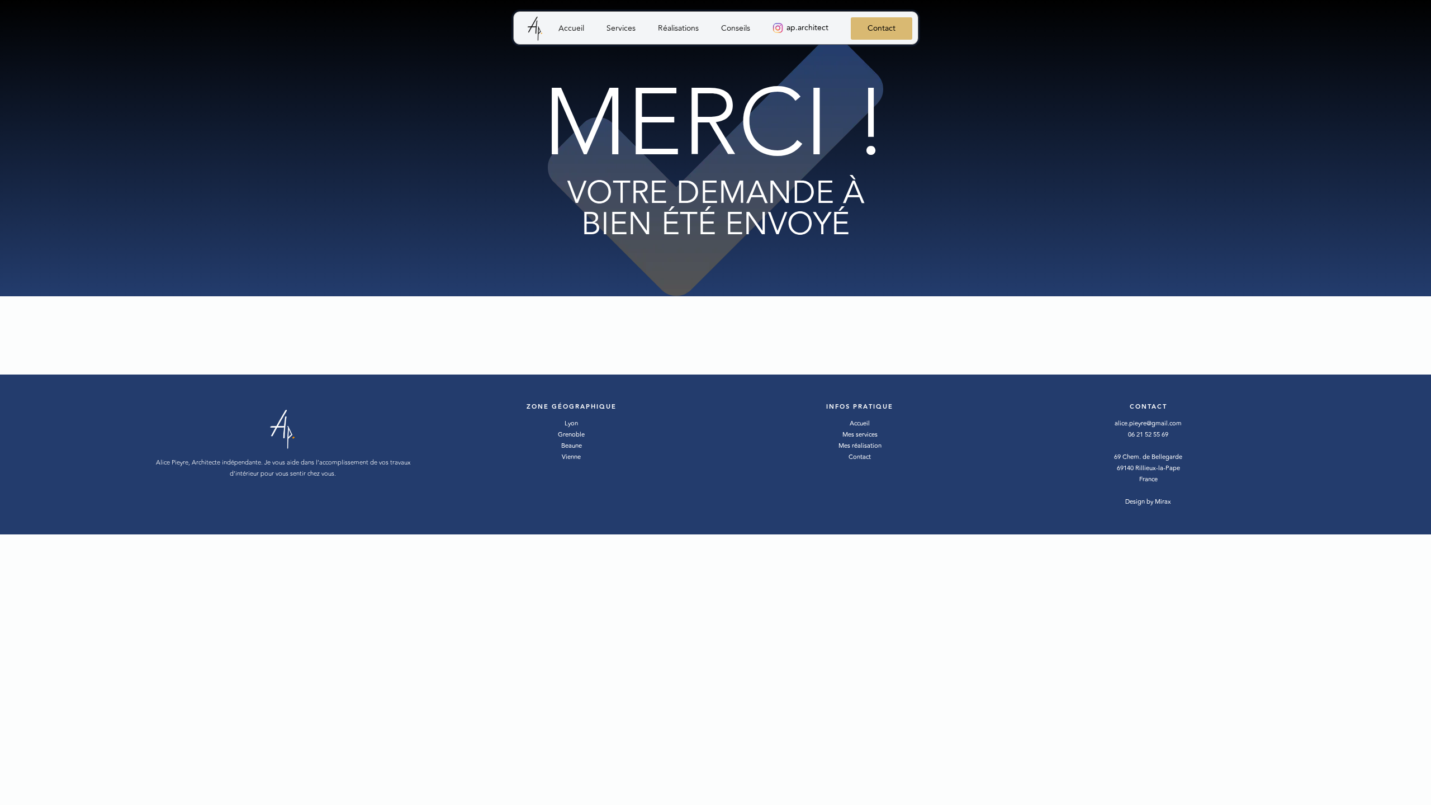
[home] (536, 29)
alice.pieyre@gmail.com (1148, 423)
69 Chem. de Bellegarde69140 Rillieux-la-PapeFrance (1148, 468)
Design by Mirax (1148, 501)
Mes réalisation (860, 446)
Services (621, 28)
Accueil (571, 28)
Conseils (735, 28)
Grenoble (571, 434)
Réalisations (678, 28)
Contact (881, 28)
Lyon (571, 423)
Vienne (571, 457)
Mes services (860, 434)
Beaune (571, 446)
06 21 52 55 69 (1148, 434)
